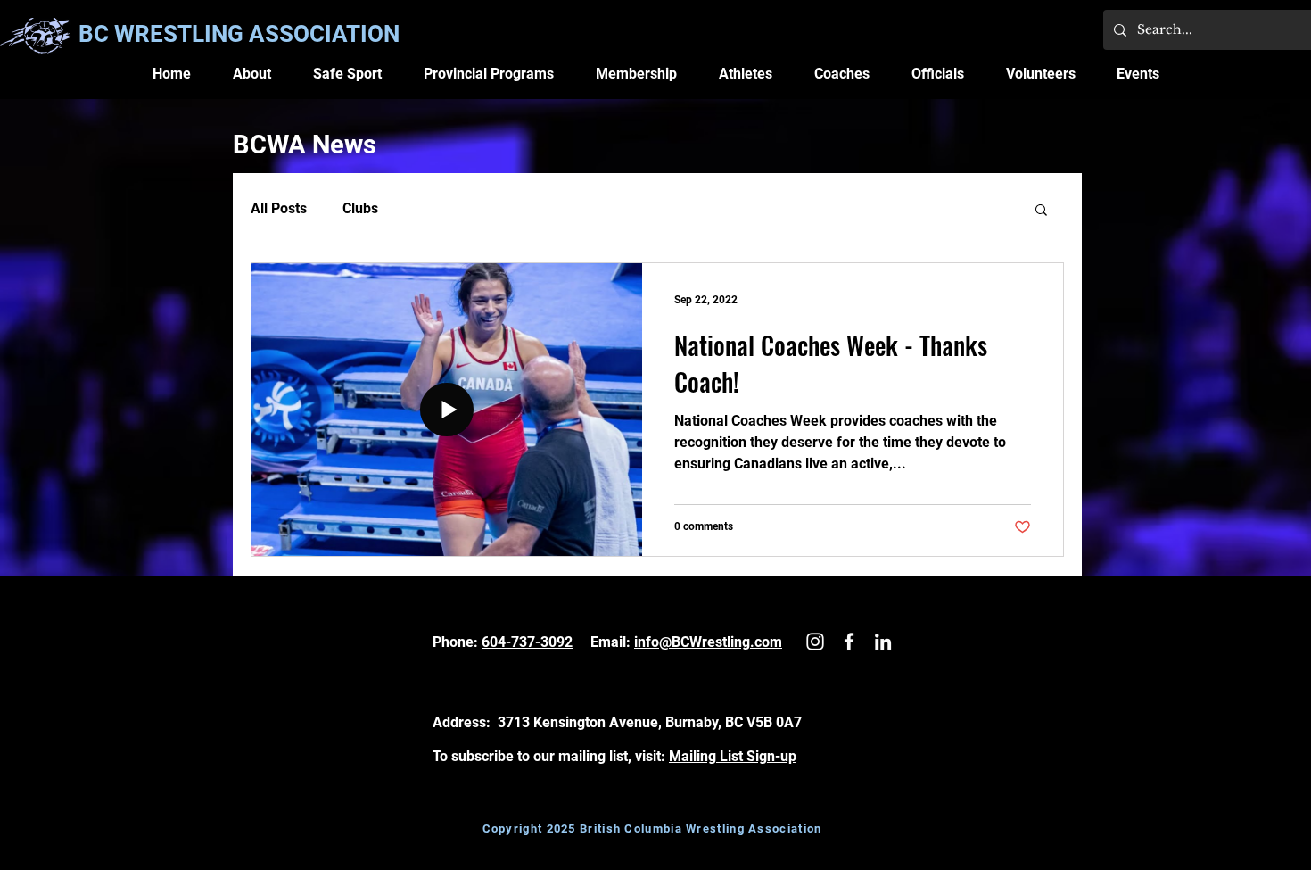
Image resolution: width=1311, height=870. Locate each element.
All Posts (279, 208)
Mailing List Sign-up (732, 756)
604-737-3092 (527, 642)
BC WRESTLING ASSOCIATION (239, 34)
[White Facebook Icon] (849, 641)
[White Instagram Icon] (815, 641)
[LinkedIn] (883, 641)
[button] (252, 73)
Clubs (360, 208)
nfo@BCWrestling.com (710, 642)
